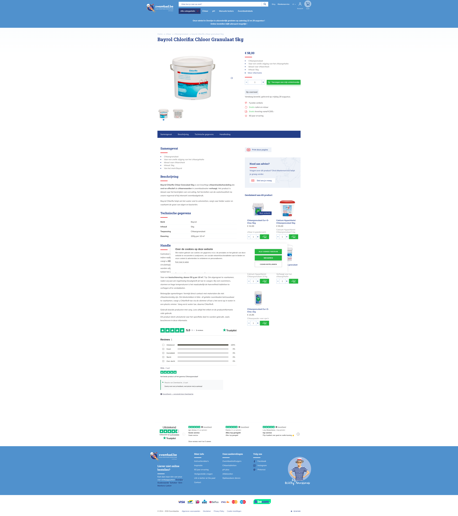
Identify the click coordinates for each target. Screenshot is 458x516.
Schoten (173, 482)
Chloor (205, 11)
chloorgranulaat (181, 34)
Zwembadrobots (245, 11)
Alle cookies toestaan (268, 251)
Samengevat (166, 134)
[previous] (153, 78)
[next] (231, 78)
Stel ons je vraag (264, 180)
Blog (273, 4)
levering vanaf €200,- (261, 111)
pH (213, 11)
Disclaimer (207, 511)
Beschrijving (183, 134)
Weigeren (268, 258)
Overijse (179, 479)
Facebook (262, 461)
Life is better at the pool (204, 478)
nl (293, 4)
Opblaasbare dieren (231, 478)
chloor (168, 34)
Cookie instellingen (234, 511)
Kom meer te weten (182, 262)
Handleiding (225, 134)
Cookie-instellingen (268, 264)
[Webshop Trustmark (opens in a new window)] (266, 501)
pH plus (225, 469)
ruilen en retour (258, 107)
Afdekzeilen (227, 474)
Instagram (262, 465)
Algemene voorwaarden (191, 511)
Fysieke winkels (256, 103)
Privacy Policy (219, 511)
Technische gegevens (204, 134)
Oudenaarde (163, 482)
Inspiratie (198, 465)
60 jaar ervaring (256, 115)
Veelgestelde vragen (203, 474)
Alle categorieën (187, 11)
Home (160, 34)
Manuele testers (226, 11)
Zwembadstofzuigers (231, 461)
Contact (197, 482)
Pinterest (261, 469)
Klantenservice (283, 4)
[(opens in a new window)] (295, 511)
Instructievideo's (201, 461)
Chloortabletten (229, 465)
